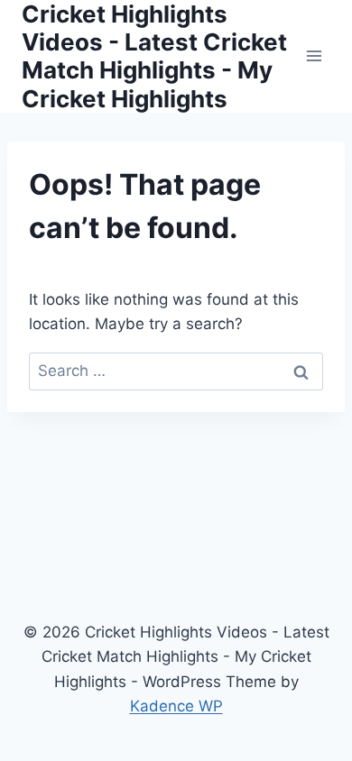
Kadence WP (176, 706)
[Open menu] (313, 56)
